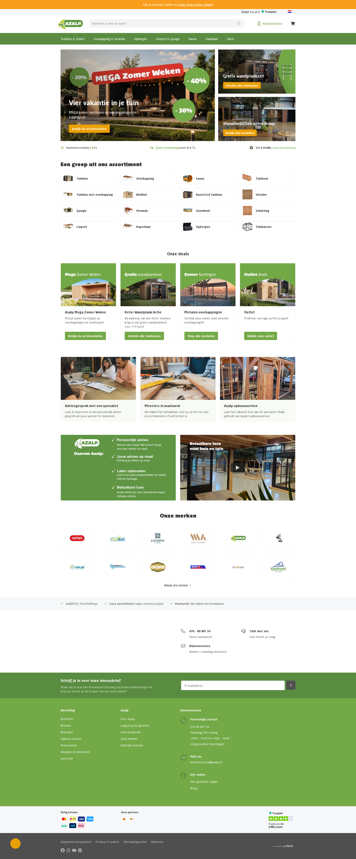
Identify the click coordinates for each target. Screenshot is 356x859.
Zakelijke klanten (132, 745)
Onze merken (129, 738)
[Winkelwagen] (293, 23)
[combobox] (167, 23)
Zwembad (211, 39)
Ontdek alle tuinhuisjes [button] (144, 336)
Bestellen (67, 718)
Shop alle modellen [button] (201, 336)
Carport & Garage (167, 39)
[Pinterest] (80, 850)
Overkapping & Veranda (109, 39)
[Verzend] (238, 23)
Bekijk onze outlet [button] (260, 336)
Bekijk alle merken (176, 585)
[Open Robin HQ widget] (15, 843)
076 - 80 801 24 (199, 631)
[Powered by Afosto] (283, 846)
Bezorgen (67, 732)
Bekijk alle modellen (240, 133)
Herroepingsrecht (135, 842)
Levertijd (67, 758)
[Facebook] (63, 850)
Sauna (192, 39)
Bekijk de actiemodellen (89, 129)
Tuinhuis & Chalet (73, 39)
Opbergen (140, 39)
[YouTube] (74, 850)
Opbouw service (71, 738)
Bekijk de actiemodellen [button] (85, 336)
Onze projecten (131, 732)
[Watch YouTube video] (238, 467)
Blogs (194, 788)
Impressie (157, 842)
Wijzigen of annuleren (75, 751)
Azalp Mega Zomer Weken (195, 4)
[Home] (70, 23)
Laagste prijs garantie (135, 725)
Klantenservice (199, 646)
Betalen (66, 725)
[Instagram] (68, 850)
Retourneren (69, 745)
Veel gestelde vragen (204, 781)
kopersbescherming (284, 147)
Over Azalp (128, 718)
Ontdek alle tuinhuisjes (242, 85)
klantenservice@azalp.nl (206, 762)
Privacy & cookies (107, 842)
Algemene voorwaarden (76, 842)
